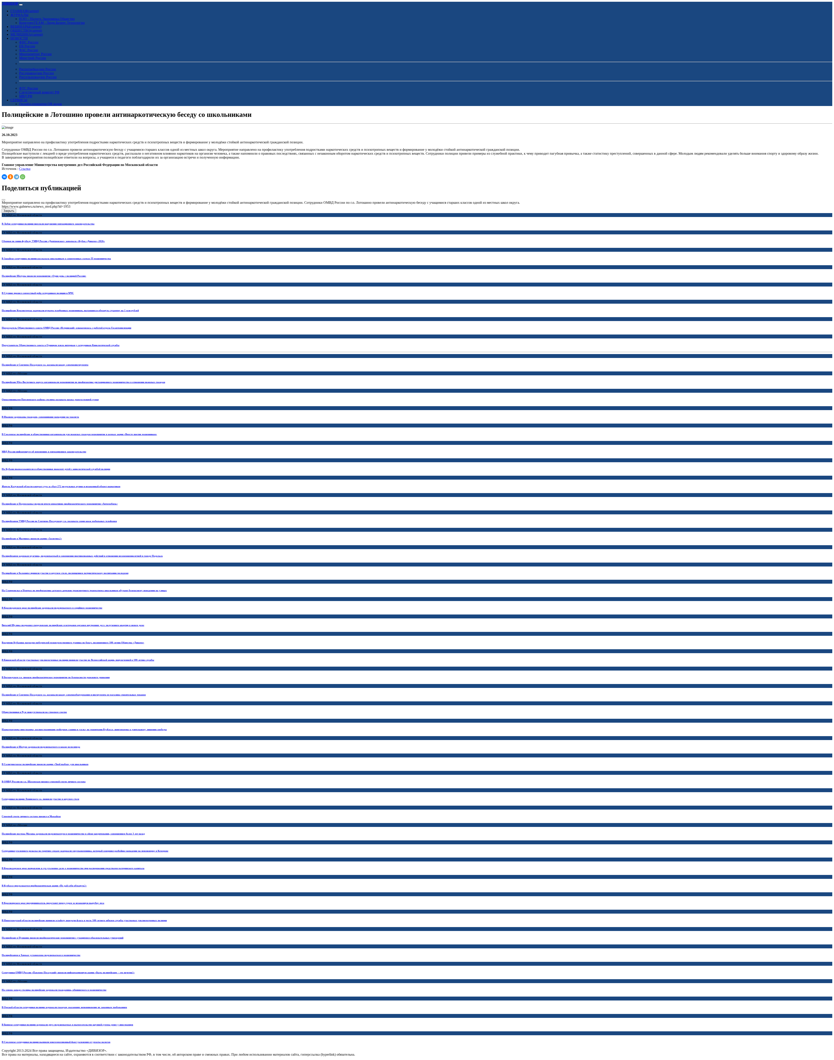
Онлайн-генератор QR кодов (40, 104)
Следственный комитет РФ (39, 92)
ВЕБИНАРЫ (25, 26)
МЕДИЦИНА (26, 34)
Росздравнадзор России (36, 73)
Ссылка (24, 169)
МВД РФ (25, 96)
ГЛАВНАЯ (24, 11)
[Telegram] (16, 176)
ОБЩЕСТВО (26, 30)
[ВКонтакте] (4, 176)
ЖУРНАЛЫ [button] (19, 15)
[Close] (3, 199)
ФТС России (28, 88)
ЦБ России (27, 46)
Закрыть (8, 210)
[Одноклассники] (10, 176)
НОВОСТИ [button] (19, 38)
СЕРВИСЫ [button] (18, 100)
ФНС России (28, 42)
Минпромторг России (35, 54)
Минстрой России (32, 58)
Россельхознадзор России (38, 77)
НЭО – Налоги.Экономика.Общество (47, 19)
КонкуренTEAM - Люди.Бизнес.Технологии (52, 23)
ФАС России (28, 50)
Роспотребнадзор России (37, 69)
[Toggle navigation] (21, 4)
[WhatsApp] (22, 176)
